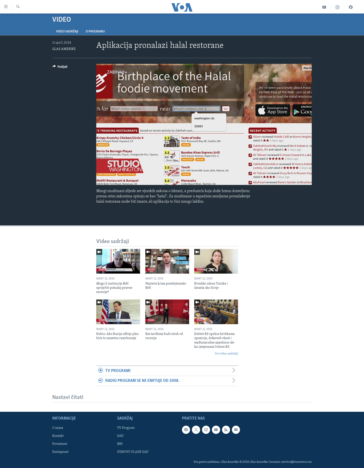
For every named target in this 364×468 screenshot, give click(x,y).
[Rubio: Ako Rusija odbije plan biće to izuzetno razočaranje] (118, 312)
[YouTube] (324, 7)
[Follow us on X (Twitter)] (196, 430)
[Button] (59, 68)
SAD (120, 436)
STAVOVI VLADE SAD (132, 452)
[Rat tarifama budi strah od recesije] (167, 312)
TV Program (126, 428)
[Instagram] (337, 7)
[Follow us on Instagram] (206, 430)
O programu (95, 31)
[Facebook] (350, 7)
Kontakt (58, 436)
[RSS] (226, 430)
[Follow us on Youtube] (216, 430)
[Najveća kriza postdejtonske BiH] (167, 261)
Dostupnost (60, 452)
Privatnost (59, 444)
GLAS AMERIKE (64, 49)
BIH (120, 444)
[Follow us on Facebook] (186, 430)
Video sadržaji (67, 31)
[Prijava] (236, 430)
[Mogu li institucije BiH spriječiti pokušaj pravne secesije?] (118, 261)
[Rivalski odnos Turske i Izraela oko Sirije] (216, 261)
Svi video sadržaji (226, 353)
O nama (57, 428)
